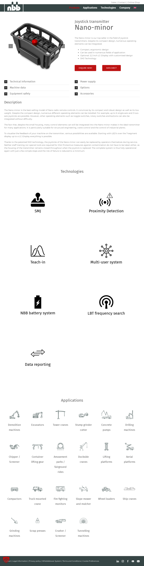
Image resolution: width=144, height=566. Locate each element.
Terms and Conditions (72, 561)
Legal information (20, 561)
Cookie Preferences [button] (91, 561)
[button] (11, 46)
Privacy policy (35, 561)
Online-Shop (134, 2)
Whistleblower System (51, 561)
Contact (122, 2)
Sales (113, 2)
